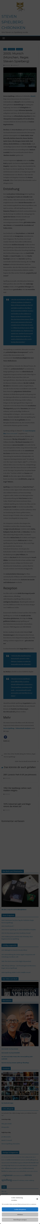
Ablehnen (20, 1214)
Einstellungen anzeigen (20, 1219)
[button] (37, 1199)
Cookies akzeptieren (20, 1209)
